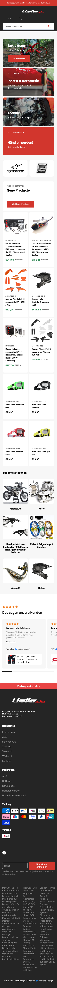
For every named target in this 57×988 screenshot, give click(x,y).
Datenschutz (9, 741)
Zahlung (6, 746)
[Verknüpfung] (28, 53)
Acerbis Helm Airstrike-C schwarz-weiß (41, 302)
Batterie (6, 781)
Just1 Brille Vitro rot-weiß (14, 453)
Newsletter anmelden (42, 865)
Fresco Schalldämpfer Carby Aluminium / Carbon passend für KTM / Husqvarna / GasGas (41, 249)
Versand (7, 751)
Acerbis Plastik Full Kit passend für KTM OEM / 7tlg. (15, 302)
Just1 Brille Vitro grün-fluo (15, 406)
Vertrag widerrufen (28, 686)
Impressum (8, 732)
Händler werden (11, 790)
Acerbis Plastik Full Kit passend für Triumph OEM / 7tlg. (41, 352)
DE (9, 18)
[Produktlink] (15, 239)
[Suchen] (50, 26)
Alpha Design (47, 980)
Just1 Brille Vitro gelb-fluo (41, 453)
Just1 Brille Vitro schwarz (39, 406)
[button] (4, 11)
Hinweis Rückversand (14, 795)
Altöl (4, 776)
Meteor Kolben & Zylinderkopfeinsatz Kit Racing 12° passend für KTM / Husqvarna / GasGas (15, 249)
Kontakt (6, 761)
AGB (4, 736)
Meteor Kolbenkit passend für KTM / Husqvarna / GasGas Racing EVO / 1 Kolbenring (14, 355)
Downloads (8, 785)
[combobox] (28, 26)
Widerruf (7, 756)
